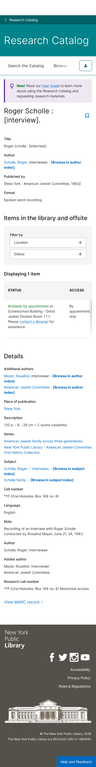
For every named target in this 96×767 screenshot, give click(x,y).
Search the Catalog (26, 65)
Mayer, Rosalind (16, 376)
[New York (12, 408)
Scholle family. (15, 480)
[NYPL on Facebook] (52, 658)
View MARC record (21, 602)
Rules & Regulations (74, 686)
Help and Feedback (76, 762)
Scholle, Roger (15, 162)
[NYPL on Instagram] (74, 658)
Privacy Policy (79, 678)
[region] (48, 310)
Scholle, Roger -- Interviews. (26, 468)
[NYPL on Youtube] (85, 658)
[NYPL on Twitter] (63, 658)
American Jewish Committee (26, 387)
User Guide (51, 86)
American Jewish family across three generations (43, 441)
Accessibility (80, 669)
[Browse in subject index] (52, 480)
